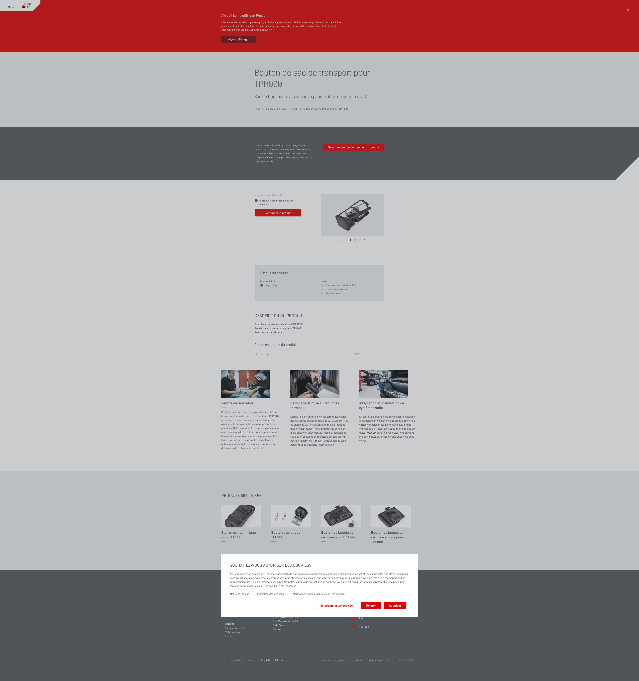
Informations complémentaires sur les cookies (318, 593)
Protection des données (270, 593)
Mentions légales (239, 593)
